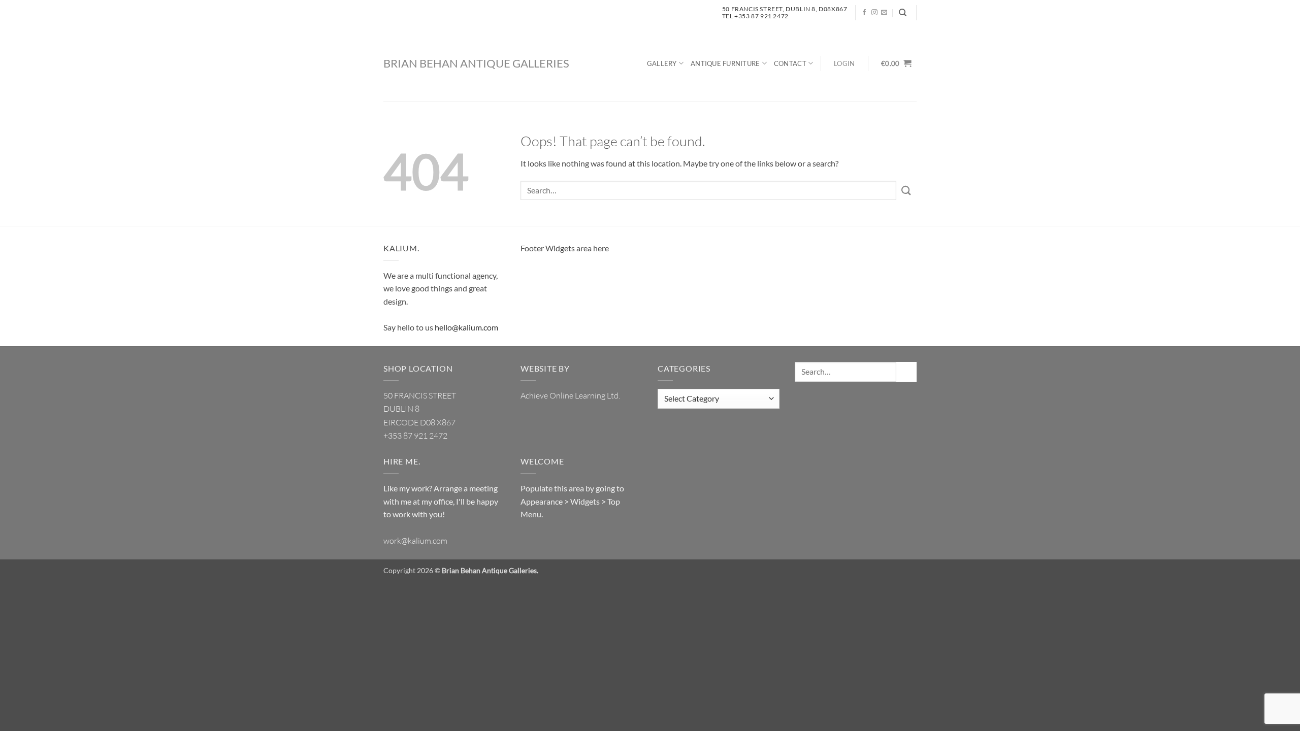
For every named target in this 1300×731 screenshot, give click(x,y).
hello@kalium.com (466, 327)
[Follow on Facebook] (864, 12)
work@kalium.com (415, 541)
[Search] (902, 13)
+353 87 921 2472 (415, 435)
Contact (790, 63)
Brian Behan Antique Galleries (476, 63)
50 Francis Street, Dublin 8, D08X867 (785, 9)
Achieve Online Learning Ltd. (570, 395)
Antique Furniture (725, 63)
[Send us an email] (884, 12)
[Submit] (906, 190)
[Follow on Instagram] (874, 12)
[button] (844, 63)
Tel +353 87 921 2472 (755, 16)
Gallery (662, 63)
